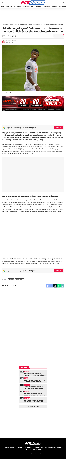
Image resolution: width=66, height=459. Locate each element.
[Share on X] (10, 36)
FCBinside (4, 24)
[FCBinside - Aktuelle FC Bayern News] (33, 2)
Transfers (26, 371)
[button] (3, 2)
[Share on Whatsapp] (13, 36)
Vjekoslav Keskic (11, 40)
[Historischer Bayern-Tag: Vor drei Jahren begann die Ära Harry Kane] (33, 386)
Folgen (57, 127)
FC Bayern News (12, 24)
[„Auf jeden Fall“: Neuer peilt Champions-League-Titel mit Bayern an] (33, 400)
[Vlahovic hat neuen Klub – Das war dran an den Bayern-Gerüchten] (33, 380)
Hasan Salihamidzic (19, 279)
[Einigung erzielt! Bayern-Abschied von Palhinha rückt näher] (33, 373)
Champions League (27, 398)
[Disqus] (33, 312)
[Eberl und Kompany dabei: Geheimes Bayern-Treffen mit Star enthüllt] (33, 393)
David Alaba (11, 279)
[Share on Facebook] (8, 36)
